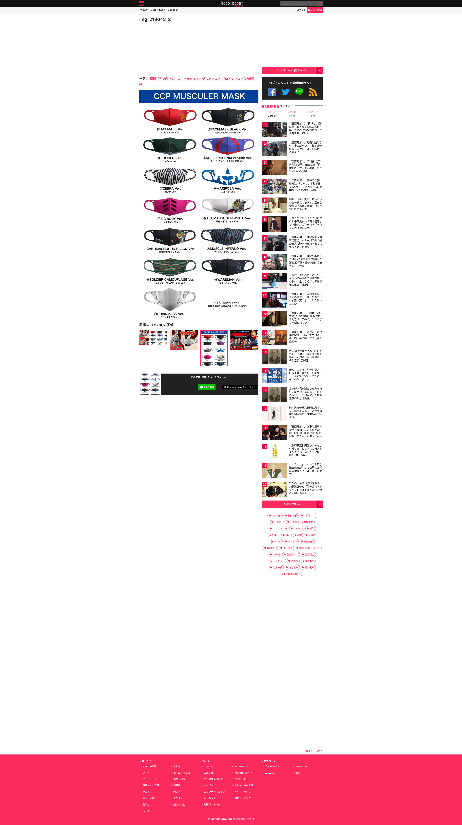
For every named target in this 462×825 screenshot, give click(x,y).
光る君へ (293, 567)
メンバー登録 (315, 10)
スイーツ (298, 528)
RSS (312, 92)
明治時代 (272, 548)
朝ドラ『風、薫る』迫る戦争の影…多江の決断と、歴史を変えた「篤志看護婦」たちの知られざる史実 (305, 204)
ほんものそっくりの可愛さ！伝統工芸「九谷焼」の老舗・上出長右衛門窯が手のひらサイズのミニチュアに (305, 374)
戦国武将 (308, 522)
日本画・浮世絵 (181, 772)
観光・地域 (148, 798)
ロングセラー (280, 528)
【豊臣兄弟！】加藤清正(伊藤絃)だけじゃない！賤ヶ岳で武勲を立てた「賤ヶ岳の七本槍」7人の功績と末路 (305, 185)
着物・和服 (179, 779)
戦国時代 (292, 515)
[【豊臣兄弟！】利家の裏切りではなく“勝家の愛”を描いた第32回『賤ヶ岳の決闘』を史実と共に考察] (274, 262)
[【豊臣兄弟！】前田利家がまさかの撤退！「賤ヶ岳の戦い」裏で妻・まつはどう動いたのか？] (274, 300)
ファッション (150, 779)
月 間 (312, 114)
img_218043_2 (155, 19)
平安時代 (279, 522)
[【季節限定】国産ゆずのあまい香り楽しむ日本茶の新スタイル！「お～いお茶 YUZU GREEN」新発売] (274, 452)
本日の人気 (210, 798)
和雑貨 (176, 785)
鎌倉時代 (309, 561)
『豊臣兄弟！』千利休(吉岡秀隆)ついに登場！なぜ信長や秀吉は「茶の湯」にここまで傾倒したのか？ (305, 317)
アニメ (293, 522)
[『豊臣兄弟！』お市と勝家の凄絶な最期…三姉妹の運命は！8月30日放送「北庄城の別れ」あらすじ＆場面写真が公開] (274, 433)
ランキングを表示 (291, 504)
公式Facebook (271, 92)
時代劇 (311, 535)
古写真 (146, 810)
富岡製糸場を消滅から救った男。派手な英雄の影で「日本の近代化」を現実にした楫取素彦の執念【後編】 (305, 393)
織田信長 (308, 541)
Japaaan (231, 4)
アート (146, 772)
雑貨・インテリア (152, 785)
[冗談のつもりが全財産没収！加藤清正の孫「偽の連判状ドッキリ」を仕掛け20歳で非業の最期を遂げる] (274, 490)
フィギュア (279, 561)
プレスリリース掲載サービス (291, 70)
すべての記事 (149, 766)
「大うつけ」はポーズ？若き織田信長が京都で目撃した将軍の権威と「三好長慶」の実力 (305, 469)
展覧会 (294, 561)
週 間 (292, 114)
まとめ (176, 766)
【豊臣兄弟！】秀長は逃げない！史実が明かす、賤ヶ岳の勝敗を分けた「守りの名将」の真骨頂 (305, 147)
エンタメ (178, 798)
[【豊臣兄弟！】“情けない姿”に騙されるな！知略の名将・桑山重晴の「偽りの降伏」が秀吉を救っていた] (274, 130)
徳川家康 (288, 548)
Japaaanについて (243, 772)
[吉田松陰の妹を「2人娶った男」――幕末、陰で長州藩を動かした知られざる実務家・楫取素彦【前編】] (274, 357)
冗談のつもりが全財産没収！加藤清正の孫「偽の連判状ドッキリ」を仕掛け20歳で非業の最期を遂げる (305, 488)
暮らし (146, 804)
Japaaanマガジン (243, 766)
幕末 (288, 535)
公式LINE (299, 92)
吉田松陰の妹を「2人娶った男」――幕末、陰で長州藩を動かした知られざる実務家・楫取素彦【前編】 (305, 355)
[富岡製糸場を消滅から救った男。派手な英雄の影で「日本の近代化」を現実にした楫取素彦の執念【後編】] (274, 395)
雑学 (312, 528)
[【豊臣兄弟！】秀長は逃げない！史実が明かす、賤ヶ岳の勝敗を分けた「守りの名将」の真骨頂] (274, 149)
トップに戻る (315, 750)
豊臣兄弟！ (292, 554)
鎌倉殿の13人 (294, 574)
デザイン (315, 548)
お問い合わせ (241, 779)
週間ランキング (242, 798)
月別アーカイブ (242, 791)
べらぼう (292, 541)
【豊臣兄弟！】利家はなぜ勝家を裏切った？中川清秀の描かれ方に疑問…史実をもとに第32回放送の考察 (305, 242)
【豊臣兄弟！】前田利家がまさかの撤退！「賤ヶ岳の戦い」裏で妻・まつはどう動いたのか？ (305, 298)
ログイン (301, 10)
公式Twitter (285, 92)
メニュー (141, 3)
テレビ (277, 541)
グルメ (146, 791)
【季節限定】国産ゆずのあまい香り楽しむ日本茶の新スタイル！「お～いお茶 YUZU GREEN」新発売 (305, 450)
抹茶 (301, 548)
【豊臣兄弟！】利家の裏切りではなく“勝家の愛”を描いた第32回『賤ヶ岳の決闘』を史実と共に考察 (305, 260)
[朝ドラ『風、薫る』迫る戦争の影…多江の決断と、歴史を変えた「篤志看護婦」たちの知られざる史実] (274, 206)
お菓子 (275, 535)
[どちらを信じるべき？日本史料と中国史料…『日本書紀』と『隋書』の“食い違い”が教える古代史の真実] (274, 224)
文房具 (276, 554)
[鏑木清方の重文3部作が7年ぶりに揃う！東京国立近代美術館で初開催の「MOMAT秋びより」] (274, 414)
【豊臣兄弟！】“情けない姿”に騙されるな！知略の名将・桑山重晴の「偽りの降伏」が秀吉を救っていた (305, 128)
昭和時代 (277, 567)
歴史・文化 (179, 804)
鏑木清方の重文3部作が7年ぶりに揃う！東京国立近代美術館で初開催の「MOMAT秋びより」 (305, 412)
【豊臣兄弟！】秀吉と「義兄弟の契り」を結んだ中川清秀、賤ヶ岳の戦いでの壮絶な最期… (305, 336)
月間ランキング (212, 804)
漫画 (299, 535)
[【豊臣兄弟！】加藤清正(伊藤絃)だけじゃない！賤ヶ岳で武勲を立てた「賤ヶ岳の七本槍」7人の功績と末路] (274, 187)
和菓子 (176, 791)
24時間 (272, 114)
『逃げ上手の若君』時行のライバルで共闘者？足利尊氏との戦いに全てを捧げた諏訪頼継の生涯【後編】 (305, 279)
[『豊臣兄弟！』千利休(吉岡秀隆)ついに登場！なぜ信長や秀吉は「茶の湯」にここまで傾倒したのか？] (274, 319)
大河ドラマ (310, 515)
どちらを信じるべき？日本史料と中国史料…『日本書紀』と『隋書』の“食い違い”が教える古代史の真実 (305, 223)
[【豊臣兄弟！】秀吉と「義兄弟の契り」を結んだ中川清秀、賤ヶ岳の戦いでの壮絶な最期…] (274, 338)
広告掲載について (213, 779)
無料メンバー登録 (243, 785)
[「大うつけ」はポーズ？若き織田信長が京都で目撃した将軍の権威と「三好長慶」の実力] (274, 471)
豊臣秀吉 (309, 554)
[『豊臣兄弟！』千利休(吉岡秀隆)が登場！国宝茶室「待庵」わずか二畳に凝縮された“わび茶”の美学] (274, 168)
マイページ (210, 785)
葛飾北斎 (309, 567)
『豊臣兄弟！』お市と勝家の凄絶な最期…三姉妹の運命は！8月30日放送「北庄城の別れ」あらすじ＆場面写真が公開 (305, 432)
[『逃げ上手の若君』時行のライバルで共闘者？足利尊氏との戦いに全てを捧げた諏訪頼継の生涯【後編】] (274, 281)
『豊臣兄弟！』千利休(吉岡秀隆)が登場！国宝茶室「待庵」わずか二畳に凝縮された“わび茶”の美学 (305, 166)
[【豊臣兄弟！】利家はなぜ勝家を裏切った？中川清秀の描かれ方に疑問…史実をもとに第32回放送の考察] (274, 243)
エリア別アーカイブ (214, 791)
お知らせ (208, 772)
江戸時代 (276, 515)
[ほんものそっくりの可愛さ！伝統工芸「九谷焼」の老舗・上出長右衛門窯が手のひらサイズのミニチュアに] (274, 376)
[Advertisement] (169, 48)
